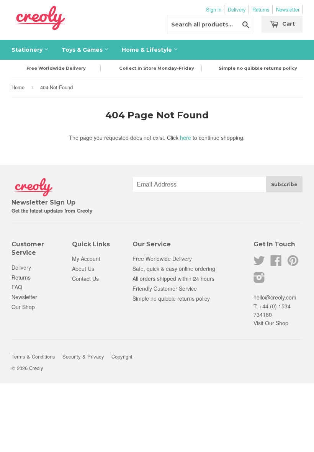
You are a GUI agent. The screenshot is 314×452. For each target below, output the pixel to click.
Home (18, 87)
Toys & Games (83, 49)
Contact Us (85, 278)
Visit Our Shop (270, 323)
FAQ (16, 287)
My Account (86, 258)
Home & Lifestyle (147, 49)
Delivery (237, 9)
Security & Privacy (83, 356)
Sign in (213, 9)
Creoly (36, 368)
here (185, 137)
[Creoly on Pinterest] (293, 263)
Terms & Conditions (33, 356)
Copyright (121, 356)
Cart (288, 23)
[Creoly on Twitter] (259, 263)
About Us (83, 268)
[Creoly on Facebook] (276, 263)
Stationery (27, 49)
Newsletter (287, 9)
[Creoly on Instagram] (259, 279)
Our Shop (23, 307)
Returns (261, 9)
